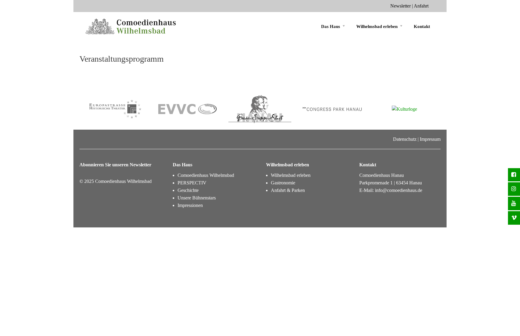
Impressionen (190, 205)
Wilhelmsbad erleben (377, 26)
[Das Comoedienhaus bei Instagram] (514, 189)
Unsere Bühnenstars (197, 197)
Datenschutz (404, 139)
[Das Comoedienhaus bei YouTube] (514, 203)
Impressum (430, 139)
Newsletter (400, 5)
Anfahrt (421, 5)
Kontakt (422, 26)
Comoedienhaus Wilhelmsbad (206, 175)
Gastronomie (283, 182)
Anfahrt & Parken (288, 190)
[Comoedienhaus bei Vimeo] (514, 218)
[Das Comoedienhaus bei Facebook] (514, 175)
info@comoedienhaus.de (398, 190)
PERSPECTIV (192, 182)
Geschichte (188, 190)
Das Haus (330, 26)
